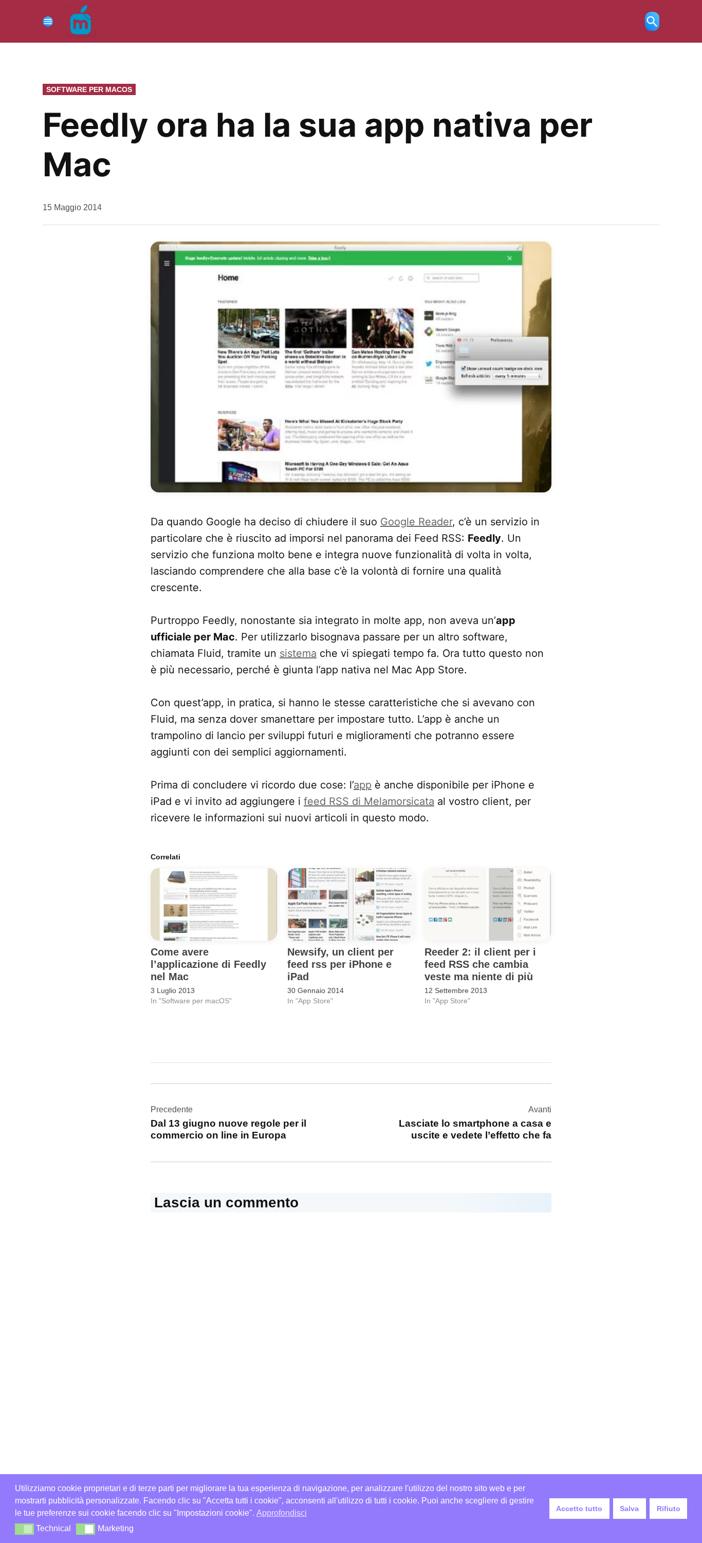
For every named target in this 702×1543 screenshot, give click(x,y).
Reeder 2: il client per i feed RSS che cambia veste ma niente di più (480, 964)
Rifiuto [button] (668, 1508)
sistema (298, 653)
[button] (24, 1529)
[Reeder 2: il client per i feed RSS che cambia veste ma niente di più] (487, 904)
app (363, 785)
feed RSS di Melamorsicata (369, 801)
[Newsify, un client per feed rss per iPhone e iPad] (350, 904)
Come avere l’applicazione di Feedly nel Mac (208, 964)
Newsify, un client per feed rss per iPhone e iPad (340, 964)
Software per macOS (89, 89)
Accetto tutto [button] (579, 1508)
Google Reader (416, 522)
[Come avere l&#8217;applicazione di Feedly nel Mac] (214, 904)
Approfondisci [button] (281, 1513)
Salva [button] (629, 1508)
